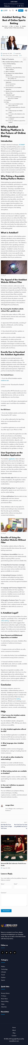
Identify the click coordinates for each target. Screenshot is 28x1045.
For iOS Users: (11, 85)
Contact (14, 1035)
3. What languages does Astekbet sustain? (15, 111)
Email (16, 884)
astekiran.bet (5, 380)
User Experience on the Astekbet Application (13, 88)
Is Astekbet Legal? (10, 95)
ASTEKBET (22, 144)
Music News (4, 998)
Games (4, 55)
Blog (14, 1033)
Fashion (3, 977)
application (12, 459)
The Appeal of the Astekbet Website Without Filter (14, 74)
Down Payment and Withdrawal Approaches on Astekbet (14, 97)
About (14, 1030)
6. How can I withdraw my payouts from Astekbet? (16, 121)
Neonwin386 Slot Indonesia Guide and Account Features (14, 4)
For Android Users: (12, 84)
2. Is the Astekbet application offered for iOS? (16, 108)
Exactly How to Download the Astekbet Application (15, 81)
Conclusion (8, 100)
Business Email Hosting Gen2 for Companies (14, 2)
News (7, 55)
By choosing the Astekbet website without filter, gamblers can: (16, 78)
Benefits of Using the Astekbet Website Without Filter (15, 92)
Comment (4, 892)
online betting (5, 620)
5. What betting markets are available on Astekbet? (16, 118)
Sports (10, 55)
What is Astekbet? (10, 71)
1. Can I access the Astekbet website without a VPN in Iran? (15, 105)
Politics (3, 966)
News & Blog (4, 1001)
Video (2, 1004)
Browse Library (5, 993)
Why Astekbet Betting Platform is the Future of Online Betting (13, 62)
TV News (3, 996)
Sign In (20, 10)
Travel (3, 974)
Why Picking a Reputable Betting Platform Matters (14, 68)
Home (14, 1027)
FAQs (7, 102)
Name (3, 884)
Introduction (8, 65)
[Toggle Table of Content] (23, 59)
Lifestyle (3, 972)
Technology (15, 55)
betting (19, 699)
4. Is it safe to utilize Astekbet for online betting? (16, 115)
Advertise (4, 1007)
